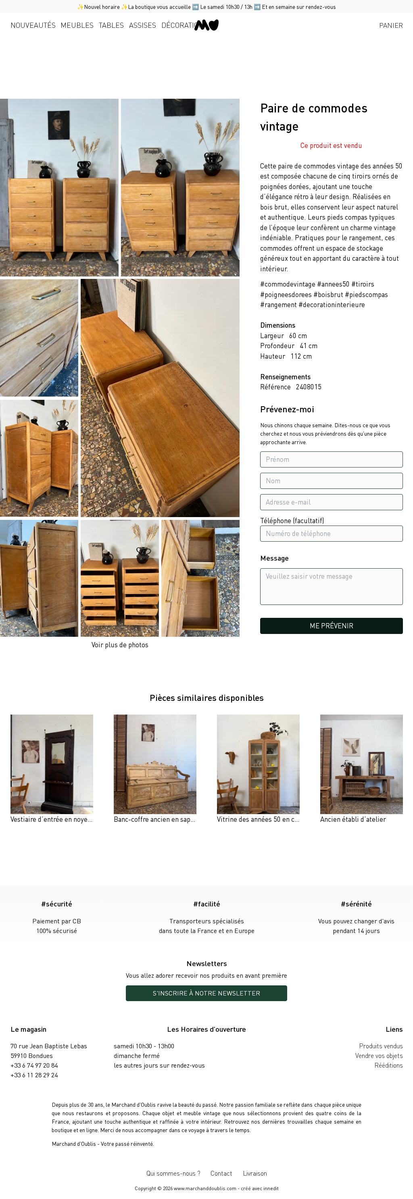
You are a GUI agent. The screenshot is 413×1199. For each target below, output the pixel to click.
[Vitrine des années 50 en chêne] (258, 770)
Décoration (182, 24)
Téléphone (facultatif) (292, 520)
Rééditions (388, 1065)
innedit (271, 1188)
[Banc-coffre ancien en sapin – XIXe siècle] (155, 770)
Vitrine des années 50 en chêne (263, 819)
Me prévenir (331, 625)
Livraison (255, 1173)
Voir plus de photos (120, 644)
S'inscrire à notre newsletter (206, 993)
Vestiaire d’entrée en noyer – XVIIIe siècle (71, 819)
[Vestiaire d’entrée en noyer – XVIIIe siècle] (51, 770)
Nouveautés (33, 24)
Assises (142, 24)
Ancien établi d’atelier (353, 819)
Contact (221, 1173)
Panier (391, 25)
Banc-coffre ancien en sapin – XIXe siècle (174, 819)
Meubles (77, 24)
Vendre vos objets (379, 1055)
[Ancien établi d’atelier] (361, 770)
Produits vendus (381, 1045)
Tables (111, 24)
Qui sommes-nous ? (173, 1173)
